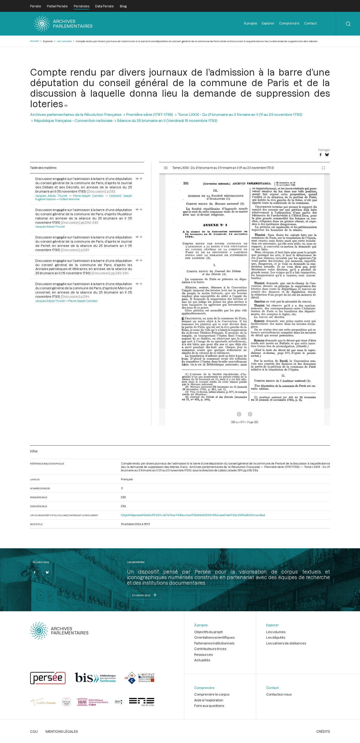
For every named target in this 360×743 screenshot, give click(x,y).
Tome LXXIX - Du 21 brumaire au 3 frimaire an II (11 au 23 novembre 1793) (240, 114)
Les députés (275, 637)
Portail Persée (57, 6)
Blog (123, 6)
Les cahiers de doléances (286, 643)
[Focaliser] (141, 178)
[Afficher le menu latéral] (165, 167)
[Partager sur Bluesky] (327, 155)
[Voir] (65, 103)
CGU (34, 731)
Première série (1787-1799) (149, 114)
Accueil (34, 41)
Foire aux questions (209, 705)
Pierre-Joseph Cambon (88, 195)
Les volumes (64, 41)
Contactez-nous (278, 694)
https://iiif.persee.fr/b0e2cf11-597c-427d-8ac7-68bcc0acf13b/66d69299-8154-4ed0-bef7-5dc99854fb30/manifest (193, 515)
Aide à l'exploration (208, 700)
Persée (35, 6)
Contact (310, 23)
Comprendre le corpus (211, 694)
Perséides (81, 6)
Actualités (202, 660)
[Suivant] (250, 414)
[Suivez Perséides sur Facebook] (35, 572)
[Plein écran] (323, 167)
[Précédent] (239, 414)
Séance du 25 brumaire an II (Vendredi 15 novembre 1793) (167, 120)
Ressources (203, 654)
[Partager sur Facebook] (320, 155)
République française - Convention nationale (73, 120)
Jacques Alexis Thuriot (51, 195)
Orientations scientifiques (214, 637)
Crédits (323, 731)
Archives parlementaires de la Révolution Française (75, 114)
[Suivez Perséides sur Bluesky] (47, 572)
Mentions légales (62, 731)
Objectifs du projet (208, 632)
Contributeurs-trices (210, 649)
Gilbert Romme (70, 199)
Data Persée (104, 6)
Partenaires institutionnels (214, 643)
